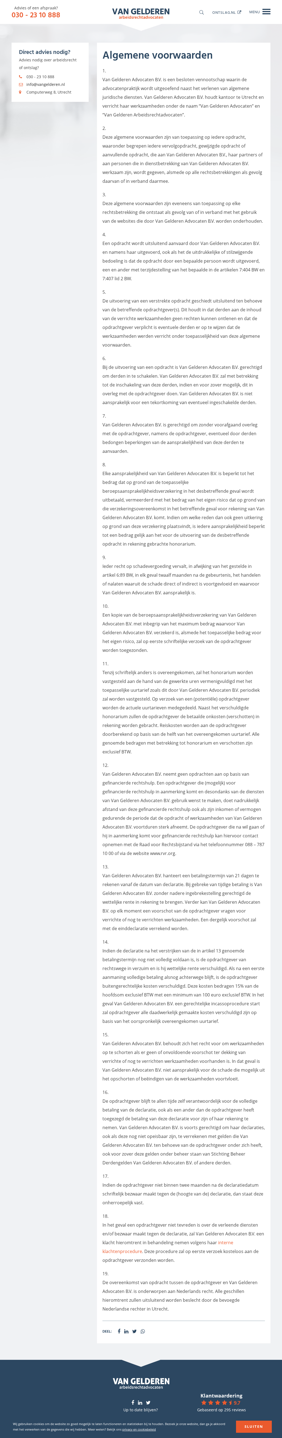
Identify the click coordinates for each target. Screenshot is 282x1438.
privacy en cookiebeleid (139, 1429)
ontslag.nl (224, 12)
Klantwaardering (221, 1395)
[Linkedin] (140, 1403)
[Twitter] (148, 1403)
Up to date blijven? (140, 1409)
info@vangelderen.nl (45, 84)
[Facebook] (132, 1403)
